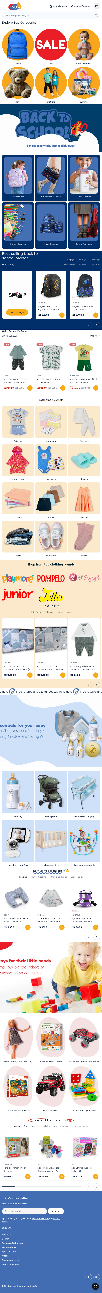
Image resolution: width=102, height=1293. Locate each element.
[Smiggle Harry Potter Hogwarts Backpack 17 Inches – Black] (51, 285)
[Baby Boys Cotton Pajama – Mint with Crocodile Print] (18, 357)
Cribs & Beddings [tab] (58, 876)
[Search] (96, 15)
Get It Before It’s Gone (14, 331)
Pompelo (73, 663)
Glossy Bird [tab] (69, 264)
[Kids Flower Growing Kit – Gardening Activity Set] (51, 1147)
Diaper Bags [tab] (77, 876)
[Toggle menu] (3, 6)
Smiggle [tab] (71, 259)
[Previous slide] (89, 325)
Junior (7, 663)
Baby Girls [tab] (49, 612)
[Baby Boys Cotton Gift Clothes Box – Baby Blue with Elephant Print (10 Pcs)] (51, 639)
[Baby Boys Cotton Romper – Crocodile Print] (51, 357)
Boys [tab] (60, 612)
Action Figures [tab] (81, 1126)
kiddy (6, 915)
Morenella (74, 376)
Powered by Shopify (27, 1286)
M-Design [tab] (95, 259)
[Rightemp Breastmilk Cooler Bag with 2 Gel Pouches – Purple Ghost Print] (85, 898)
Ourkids (12, 1286)
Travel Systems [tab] (38, 876)
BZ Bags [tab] (82, 259)
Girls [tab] (69, 612)
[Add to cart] (62, 315)
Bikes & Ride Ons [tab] (62, 1126)
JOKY (6, 376)
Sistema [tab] (83, 264)
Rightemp (75, 915)
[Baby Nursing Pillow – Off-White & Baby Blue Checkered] (17, 898)
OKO (39, 1164)
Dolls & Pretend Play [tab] (40, 1126)
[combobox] (51, 15)
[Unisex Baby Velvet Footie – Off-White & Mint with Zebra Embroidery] (84, 639)
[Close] (98, 1283)
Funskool (8, 1164)
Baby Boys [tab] (36, 612)
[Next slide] (97, 325)
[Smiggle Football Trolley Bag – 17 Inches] (85, 285)
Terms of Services (40, 1218)
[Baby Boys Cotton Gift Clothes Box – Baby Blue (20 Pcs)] (18, 639)
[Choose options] (30, 388)
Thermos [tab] (95, 264)
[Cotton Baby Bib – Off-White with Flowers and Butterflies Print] (51, 898)
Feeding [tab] (23, 876)
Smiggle (41, 303)
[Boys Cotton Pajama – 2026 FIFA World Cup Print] (84, 357)
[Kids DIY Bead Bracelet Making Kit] (85, 1147)
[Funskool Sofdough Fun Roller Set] (17, 1147)
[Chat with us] (95, 1286)
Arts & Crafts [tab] (20, 1126)
